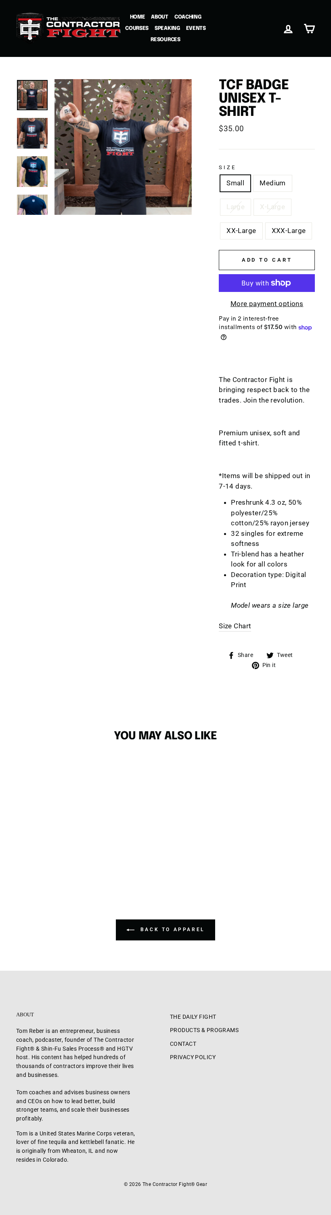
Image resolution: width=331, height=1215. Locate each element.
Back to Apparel (171, 929)
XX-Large (241, 231)
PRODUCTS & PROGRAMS (204, 1030)
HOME (137, 17)
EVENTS (196, 28)
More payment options (267, 304)
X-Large (272, 207)
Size (227, 167)
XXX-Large (289, 231)
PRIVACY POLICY (193, 1057)
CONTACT (183, 1044)
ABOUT (159, 17)
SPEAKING (167, 28)
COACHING (187, 17)
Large (235, 207)
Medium (273, 183)
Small (235, 183)
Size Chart (235, 626)
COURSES (137, 28)
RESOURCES (165, 39)
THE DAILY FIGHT (193, 1017)
